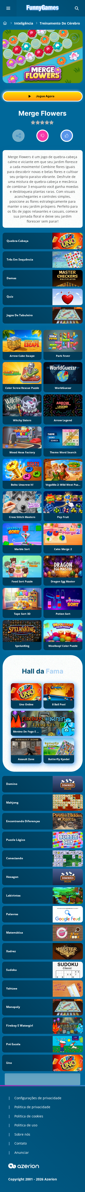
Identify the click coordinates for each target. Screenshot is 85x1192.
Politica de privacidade (32, 1107)
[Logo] (42, 8)
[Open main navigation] (8, 8)
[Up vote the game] (66, 136)
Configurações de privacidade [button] (37, 1098)
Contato (20, 1143)
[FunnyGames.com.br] (5, 23)
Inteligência (23, 23)
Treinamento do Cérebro (60, 23)
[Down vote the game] (42, 136)
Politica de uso (25, 1125)
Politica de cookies (28, 1116)
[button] (76, 8)
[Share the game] (18, 136)
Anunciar (21, 1152)
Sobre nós (22, 1134)
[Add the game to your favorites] (74, 38)
